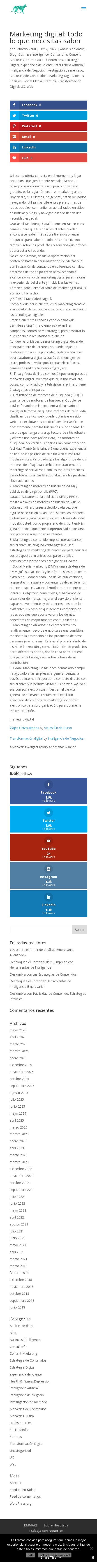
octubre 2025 (19, 1079)
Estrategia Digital (22, 1367)
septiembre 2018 (22, 1300)
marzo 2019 (18, 1266)
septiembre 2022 (22, 1189)
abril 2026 (17, 1037)
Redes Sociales (21, 1423)
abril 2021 (17, 1252)
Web (30, 86)
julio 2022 (17, 1196)
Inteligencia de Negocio (27, 70)
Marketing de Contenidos (28, 76)
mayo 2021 (18, 1245)
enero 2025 (18, 1141)
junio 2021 (17, 1238)
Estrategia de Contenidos (44, 60)
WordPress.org (20, 1503)
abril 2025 (17, 1120)
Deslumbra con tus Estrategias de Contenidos (43, 974)
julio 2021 (17, 1231)
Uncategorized (20, 1450)
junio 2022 (17, 1203)
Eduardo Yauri (26, 49)
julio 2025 (17, 1099)
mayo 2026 (18, 1030)
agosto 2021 (19, 1224)
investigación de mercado (64, 70)
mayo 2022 (18, 1210)
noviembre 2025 (21, 1072)
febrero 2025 (19, 1134)
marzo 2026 (18, 1044)
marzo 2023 (18, 1155)
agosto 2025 (19, 1093)
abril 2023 (17, 1148)
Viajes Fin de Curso (58, 728)
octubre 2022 (19, 1182)
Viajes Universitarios (24, 728)
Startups (50, 81)
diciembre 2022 (21, 1169)
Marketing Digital (60, 76)
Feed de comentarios (25, 1496)
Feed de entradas (22, 1490)
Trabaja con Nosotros (46, 1530)
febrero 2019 (19, 1272)
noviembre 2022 (21, 1176)
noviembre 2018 (21, 1286)
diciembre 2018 (21, 1279)
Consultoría (59, 54)
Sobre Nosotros (56, 1525)
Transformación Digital (26, 1443)
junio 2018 (17, 1307)
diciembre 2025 (21, 1065)
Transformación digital (26, 738)
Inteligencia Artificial (69, 65)
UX (23, 86)
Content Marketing (23, 1353)
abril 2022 (17, 1217)
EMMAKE (31, 1525)
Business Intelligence (33, 54)
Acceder (15, 1483)
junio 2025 (17, 1106)
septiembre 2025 (22, 1086)
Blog (13, 54)
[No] (91, 1548)
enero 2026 (18, 1058)
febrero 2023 (19, 1162)
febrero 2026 (19, 1051)
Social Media (32, 81)
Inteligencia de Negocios (66, 738)
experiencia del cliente (37, 65)
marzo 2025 (18, 1127)
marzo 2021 (18, 1259)
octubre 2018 (19, 1293)
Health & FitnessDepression (30, 1381)
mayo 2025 (18, 1113)
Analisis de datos (72, 49)
